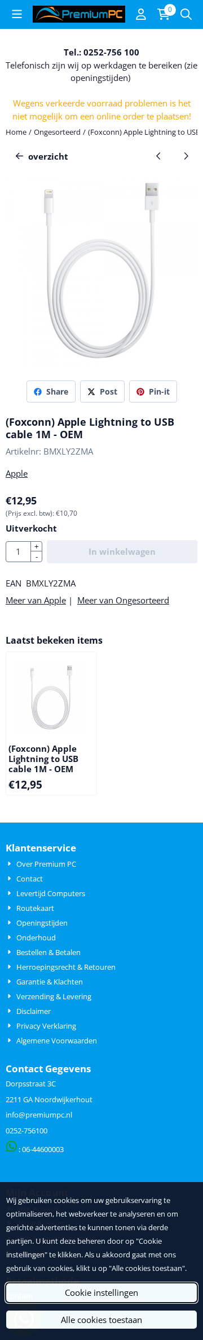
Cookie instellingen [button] (101, 1292)
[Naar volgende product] (186, 156)
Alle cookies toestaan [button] (101, 1319)
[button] (17, 14)
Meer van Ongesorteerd (123, 600)
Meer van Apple (36, 600)
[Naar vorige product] (158, 156)
